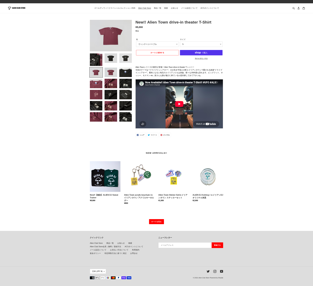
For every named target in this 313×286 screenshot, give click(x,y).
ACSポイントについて (134, 246)
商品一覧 (110, 243)
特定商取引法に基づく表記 (116, 253)
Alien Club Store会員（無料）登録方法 (105, 246)
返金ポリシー (95, 253)
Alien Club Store (96, 243)
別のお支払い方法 (201, 58)
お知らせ (121, 243)
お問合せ (134, 253)
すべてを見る (156, 222)
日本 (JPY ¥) (97, 271)
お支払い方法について (119, 250)
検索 (130, 243)
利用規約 (135, 250)
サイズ (182, 39)
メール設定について (98, 250)
